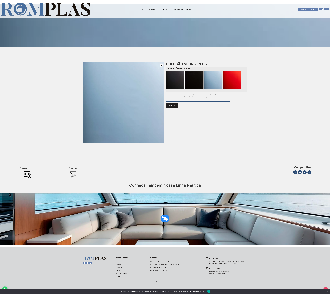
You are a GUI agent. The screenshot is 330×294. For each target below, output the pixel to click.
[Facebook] (322, 9)
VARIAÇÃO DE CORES (178, 68)
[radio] (175, 80)
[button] (161, 65)
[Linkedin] (320, 9)
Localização (213, 258)
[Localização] (207, 258)
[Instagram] (325, 9)
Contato (188, 9)
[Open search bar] (328, 9)
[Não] (327, 291)
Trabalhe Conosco (177, 9)
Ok (209, 291)
